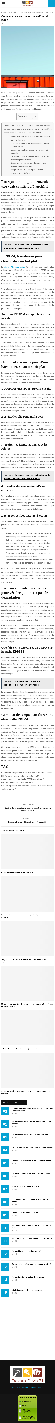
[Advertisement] (27, 1327)
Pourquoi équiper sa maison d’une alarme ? (29, 1277)
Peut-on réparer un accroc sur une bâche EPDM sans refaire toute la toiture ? (26, 787)
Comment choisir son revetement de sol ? (17, 872)
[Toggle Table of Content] (33, 116)
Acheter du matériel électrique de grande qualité (20, 1049)
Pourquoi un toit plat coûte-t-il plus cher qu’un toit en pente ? (27, 772)
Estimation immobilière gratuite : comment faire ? (31, 1264)
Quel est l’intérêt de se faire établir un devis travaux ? (32, 1238)
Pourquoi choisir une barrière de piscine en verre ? (31, 1173)
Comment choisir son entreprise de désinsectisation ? (32, 1160)
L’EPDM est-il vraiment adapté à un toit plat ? (20, 776)
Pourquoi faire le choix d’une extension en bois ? (30, 1134)
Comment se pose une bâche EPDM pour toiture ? (22, 779)
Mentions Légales (29, 1387)
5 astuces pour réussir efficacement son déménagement (33, 1147)
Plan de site (15, 1387)
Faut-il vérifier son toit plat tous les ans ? (18, 782)
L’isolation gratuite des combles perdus (27, 1290)
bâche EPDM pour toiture (14, 267)
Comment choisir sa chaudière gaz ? (25, 1212)
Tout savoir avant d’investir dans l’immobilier (27, 822)
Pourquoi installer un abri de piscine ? (26, 1251)
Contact (41, 1387)
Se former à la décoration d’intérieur (26, 1186)
